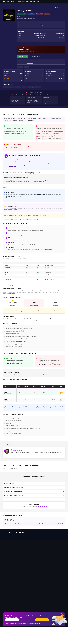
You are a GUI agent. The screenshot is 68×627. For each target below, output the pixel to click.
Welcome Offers (29, 1)
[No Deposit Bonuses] (4, 1)
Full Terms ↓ (31, 61)
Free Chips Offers (14, 1)
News (34, 1)
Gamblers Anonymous (15, 100)
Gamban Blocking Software (32, 100)
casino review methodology (28, 43)
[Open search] (64, 1)
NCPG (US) (13, 102)
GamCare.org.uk (14, 101)
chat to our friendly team (42, 506)
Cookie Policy (38, 623)
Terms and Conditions (32, 623)
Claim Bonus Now (22, 56)
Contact (38, 1)
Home (8, 1)
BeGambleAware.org (30, 63)
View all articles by (15, 456)
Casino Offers (9, 3)
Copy (27, 49)
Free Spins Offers (21, 1)
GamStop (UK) (29, 99)
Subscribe (42, 619)
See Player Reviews (34, 56)
